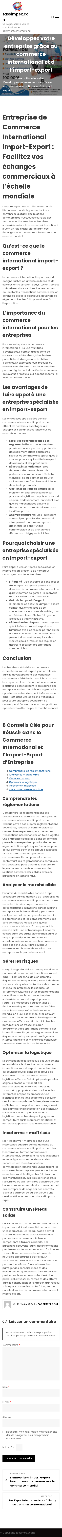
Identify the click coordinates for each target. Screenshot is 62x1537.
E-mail (6, 1402)
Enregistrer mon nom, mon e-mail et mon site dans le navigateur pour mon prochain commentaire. (31, 1435)
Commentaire (11, 1345)
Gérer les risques (19, 778)
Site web (7, 1417)
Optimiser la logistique (23, 782)
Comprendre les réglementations (30, 771)
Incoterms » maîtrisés (22, 785)
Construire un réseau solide (26, 789)
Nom (5, 1387)
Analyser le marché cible (24, 774)
